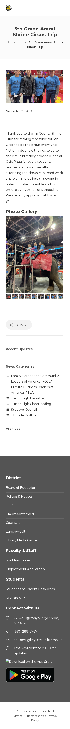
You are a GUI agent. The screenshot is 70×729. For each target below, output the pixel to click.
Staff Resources (18, 560)
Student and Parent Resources (30, 589)
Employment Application (25, 569)
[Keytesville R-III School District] (9, 8)
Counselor (14, 523)
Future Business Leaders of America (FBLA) (32, 390)
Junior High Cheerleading (31, 404)
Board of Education (21, 488)
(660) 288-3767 (25, 631)
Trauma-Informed (20, 514)
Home (11, 42)
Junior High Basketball (28, 398)
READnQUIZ (15, 598)
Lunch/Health (17, 531)
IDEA (10, 505)
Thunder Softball (24, 415)
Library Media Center (22, 540)
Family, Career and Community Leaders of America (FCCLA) (35, 378)
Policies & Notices (19, 496)
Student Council (24, 409)
